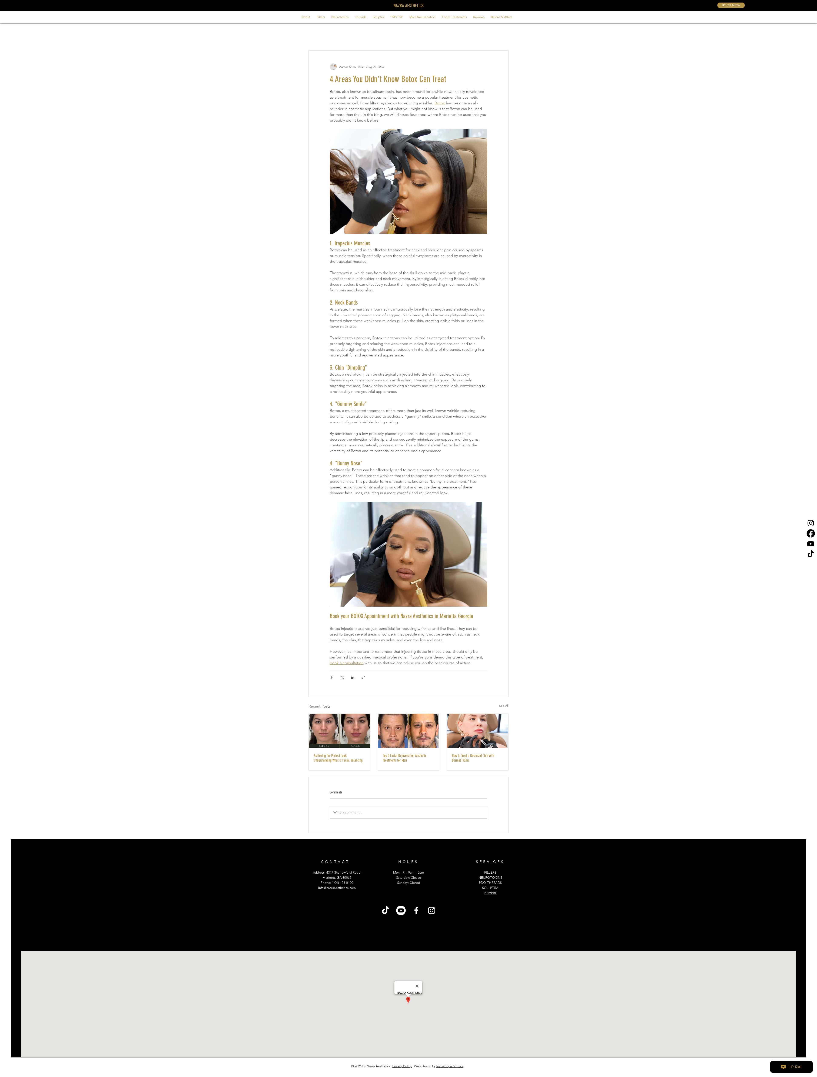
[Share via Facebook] (332, 677)
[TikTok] (811, 554)
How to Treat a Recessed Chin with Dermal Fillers (473, 758)
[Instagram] (811, 523)
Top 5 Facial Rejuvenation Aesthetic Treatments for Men (404, 758)
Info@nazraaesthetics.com (337, 888)
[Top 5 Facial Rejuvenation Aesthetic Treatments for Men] (408, 731)
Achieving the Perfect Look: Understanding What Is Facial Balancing (338, 758)
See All (503, 706)
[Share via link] (363, 677)
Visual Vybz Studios (449, 1066)
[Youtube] (811, 544)
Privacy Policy (402, 1066)
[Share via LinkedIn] (353, 677)
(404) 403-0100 (342, 883)
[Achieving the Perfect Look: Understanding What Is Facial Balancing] (339, 731)
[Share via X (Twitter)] (342, 677)
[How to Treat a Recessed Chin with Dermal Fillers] (477, 731)
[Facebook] (811, 533)
